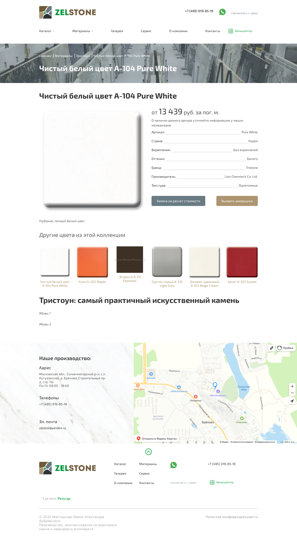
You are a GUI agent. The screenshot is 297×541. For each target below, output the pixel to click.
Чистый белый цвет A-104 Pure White (121, 56)
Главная (45, 56)
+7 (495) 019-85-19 (199, 11)
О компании (178, 31)
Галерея (117, 31)
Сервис (146, 31)
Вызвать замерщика (237, 201)
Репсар (64, 498)
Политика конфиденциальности (232, 517)
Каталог (45, 31)
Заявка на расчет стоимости (178, 201)
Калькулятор (243, 31)
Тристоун (83, 56)
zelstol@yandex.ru (52, 428)
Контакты (212, 31)
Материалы (81, 31)
